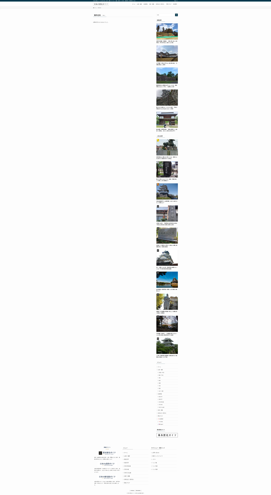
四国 (159, 388)
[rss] (175, 1)
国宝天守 (160, 396)
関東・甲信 (161, 375)
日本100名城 (161, 402)
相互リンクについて (157, 456)
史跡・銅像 (160, 410)
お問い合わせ (155, 452)
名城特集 (160, 393)
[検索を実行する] (176, 15)
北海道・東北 (161, 372)
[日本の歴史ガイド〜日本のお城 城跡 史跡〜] (101, 4)
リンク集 (154, 462)
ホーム (159, 366)
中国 (159, 385)
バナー (154, 459)
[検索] (177, 1)
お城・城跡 (160, 369)
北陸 (159, 377)
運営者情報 (138, 490)
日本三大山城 (161, 407)
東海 (159, 380)
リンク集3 (155, 469)
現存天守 (160, 399)
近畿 (159, 383)
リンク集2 (155, 466)
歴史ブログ (160, 416)
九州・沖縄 (161, 391)
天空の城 (160, 404)
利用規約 (132, 490)
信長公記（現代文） (162, 413)
